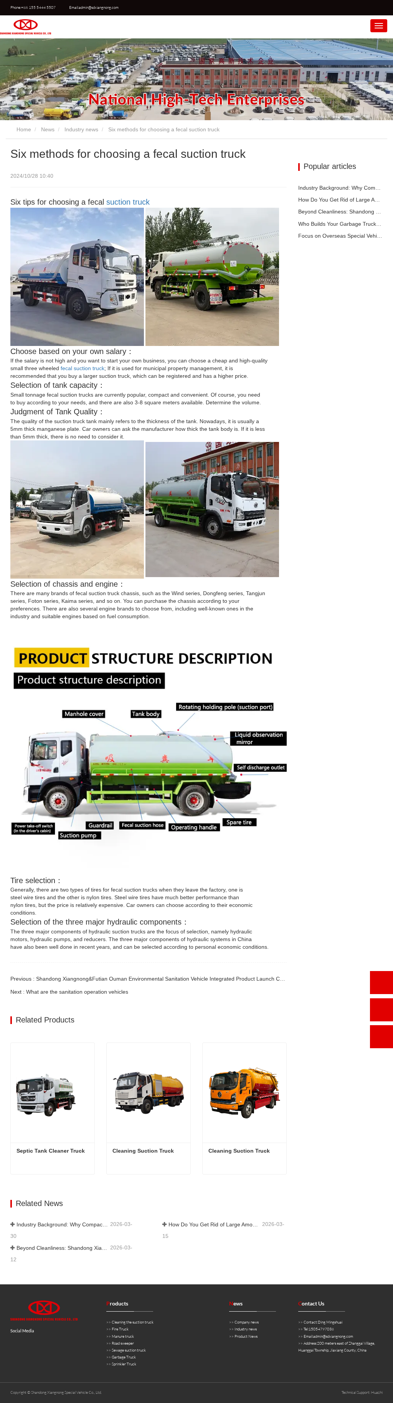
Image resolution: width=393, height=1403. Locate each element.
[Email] (381, 1009)
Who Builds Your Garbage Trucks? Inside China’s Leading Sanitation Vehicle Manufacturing (340, 224)
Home (23, 129)
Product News (246, 1336)
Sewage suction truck (129, 1350)
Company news (246, 1322)
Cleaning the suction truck (133, 1322)
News (47, 129)
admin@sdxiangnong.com (333, 1336)
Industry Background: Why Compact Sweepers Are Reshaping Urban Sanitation (63, 1224)
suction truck (128, 202)
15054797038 (321, 1329)
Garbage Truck (124, 1357)
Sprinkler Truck (124, 1364)
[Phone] (381, 982)
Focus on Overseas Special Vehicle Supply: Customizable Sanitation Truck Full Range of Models (340, 236)
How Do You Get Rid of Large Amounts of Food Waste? (214, 1224)
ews (236, 1303)
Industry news (81, 129)
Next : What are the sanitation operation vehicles (69, 992)
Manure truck (123, 1336)
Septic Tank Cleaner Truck (51, 1151)
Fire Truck (120, 1329)
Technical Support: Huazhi (362, 1392)
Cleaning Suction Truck (143, 1151)
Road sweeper (123, 1343)
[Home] (25, 27)
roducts (117, 1303)
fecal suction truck (82, 368)
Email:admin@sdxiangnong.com (94, 7)
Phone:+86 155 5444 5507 (33, 7)
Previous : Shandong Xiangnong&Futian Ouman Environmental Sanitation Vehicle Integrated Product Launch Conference (157, 979)
